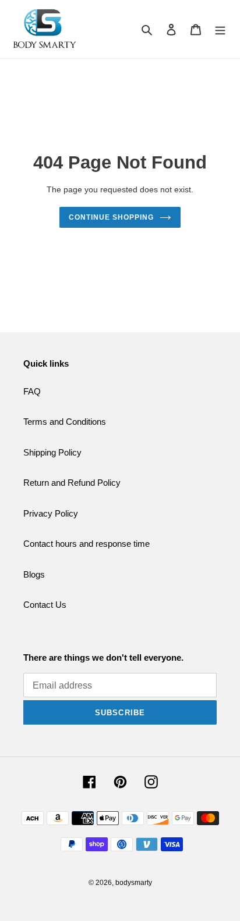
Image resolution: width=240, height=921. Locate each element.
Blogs (34, 574)
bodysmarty (133, 883)
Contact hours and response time (86, 544)
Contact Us (44, 605)
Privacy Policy (50, 513)
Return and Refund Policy (72, 483)
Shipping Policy (52, 452)
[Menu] (220, 29)
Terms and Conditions (64, 422)
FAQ (32, 391)
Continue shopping (111, 217)
